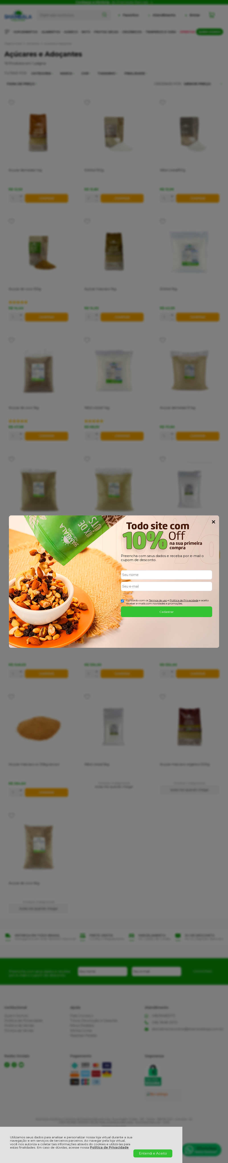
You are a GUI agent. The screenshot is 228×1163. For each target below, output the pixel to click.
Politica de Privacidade (184, 600)
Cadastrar (166, 612)
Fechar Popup (213, 522)
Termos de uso (158, 600)
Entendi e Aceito (153, 1153)
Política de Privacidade (109, 1147)
